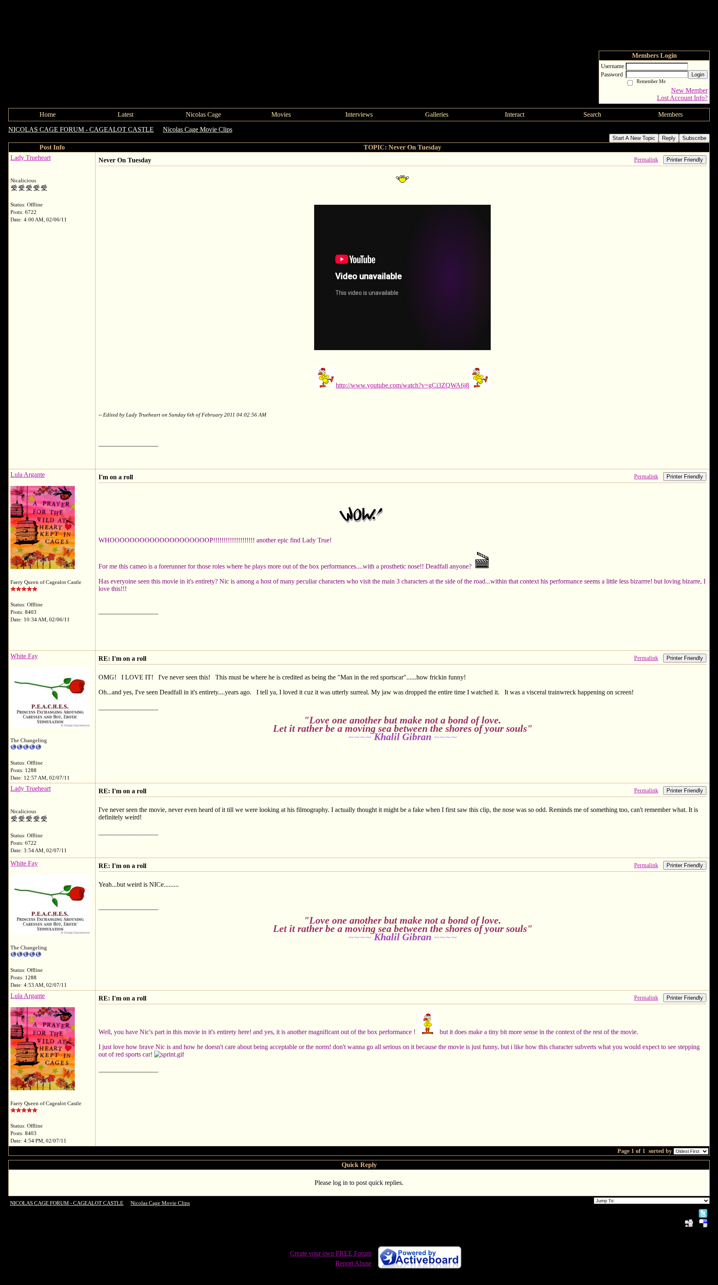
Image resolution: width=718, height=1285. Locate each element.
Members (670, 114)
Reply (669, 138)
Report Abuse (353, 1263)
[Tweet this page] (703, 1212)
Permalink (646, 159)
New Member (689, 90)
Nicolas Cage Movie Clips (197, 129)
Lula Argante (27, 474)
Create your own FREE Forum (330, 1253)
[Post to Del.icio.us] (703, 1222)
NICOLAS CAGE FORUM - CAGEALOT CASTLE (81, 129)
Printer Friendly (684, 160)
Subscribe (694, 138)
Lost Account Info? (682, 97)
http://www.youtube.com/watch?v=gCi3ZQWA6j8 (402, 385)
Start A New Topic (633, 138)
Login (697, 74)
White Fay (24, 656)
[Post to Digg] (689, 1222)
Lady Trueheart (30, 157)
